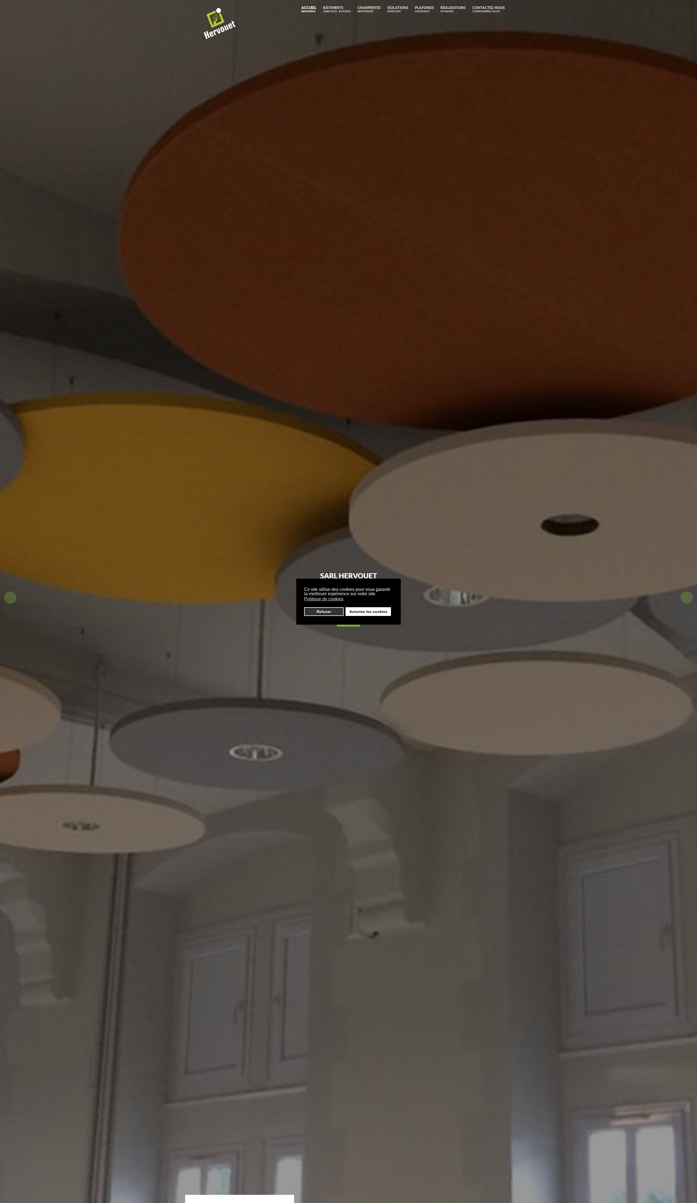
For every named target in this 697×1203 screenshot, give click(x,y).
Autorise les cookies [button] (368, 611)
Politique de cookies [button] (323, 599)
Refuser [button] (324, 611)
